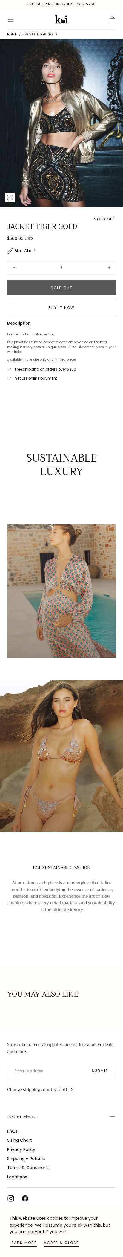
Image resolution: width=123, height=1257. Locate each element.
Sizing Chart (19, 1140)
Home (12, 34)
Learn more (23, 1242)
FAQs (12, 1131)
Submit (100, 1070)
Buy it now (61, 307)
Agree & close (61, 1242)
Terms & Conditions (28, 1168)
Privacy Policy (21, 1149)
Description (19, 323)
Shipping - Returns (26, 1159)
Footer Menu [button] (21, 1116)
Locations (17, 1177)
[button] (10, 19)
